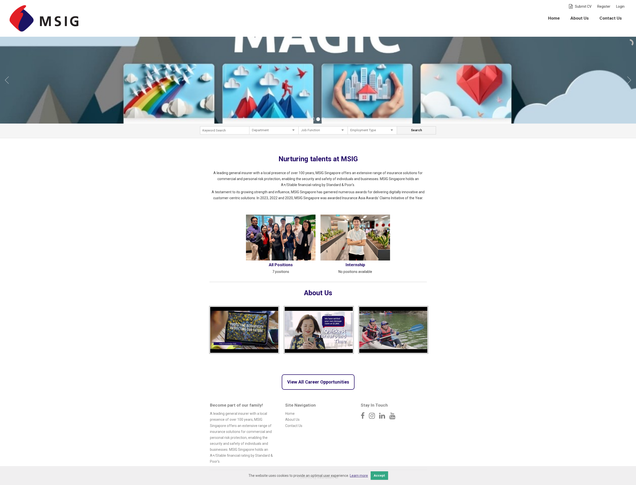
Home (554, 18)
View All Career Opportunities (318, 382)
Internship (355, 264)
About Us (579, 18)
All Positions (281, 264)
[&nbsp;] (224, 131)
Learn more (359, 476)
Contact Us (610, 18)
